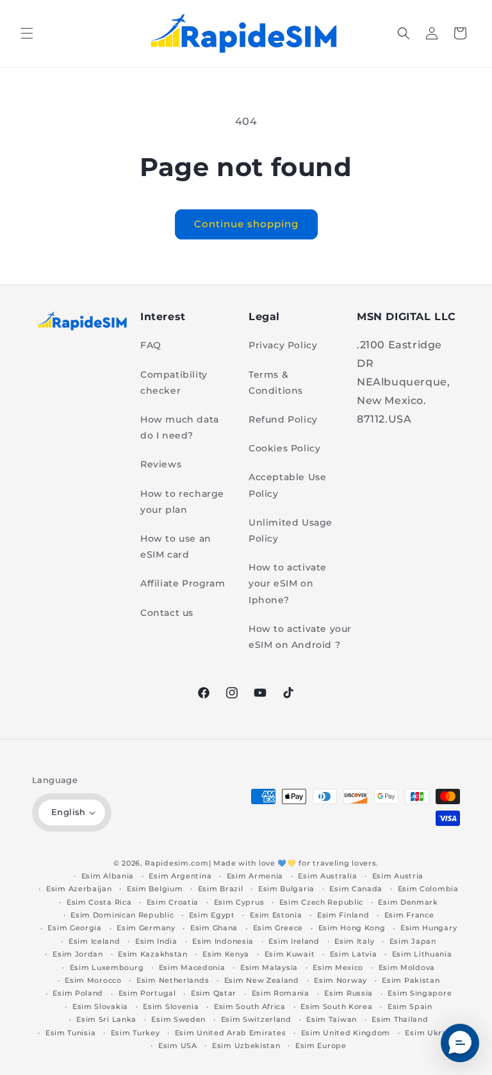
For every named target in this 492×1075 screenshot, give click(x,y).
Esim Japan (413, 941)
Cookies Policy (284, 448)
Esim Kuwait (290, 954)
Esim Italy (354, 941)
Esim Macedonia (192, 967)
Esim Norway (340, 980)
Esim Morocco (93, 980)
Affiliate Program (182, 583)
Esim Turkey (135, 1032)
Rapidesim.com (176, 863)
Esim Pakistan (410, 980)
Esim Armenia (255, 875)
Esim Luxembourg (107, 967)
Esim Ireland (293, 941)
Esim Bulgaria (286, 888)
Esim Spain (410, 1006)
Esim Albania (107, 875)
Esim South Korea (336, 1006)
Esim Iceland (94, 941)
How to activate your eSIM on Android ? (300, 637)
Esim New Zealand (261, 980)
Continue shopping (246, 224)
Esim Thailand (400, 1019)
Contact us (166, 612)
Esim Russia (348, 993)
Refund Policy (283, 419)
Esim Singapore (420, 993)
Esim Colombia (428, 888)
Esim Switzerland (256, 1019)
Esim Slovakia (100, 1006)
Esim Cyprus (239, 902)
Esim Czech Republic (321, 902)
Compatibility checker (174, 382)
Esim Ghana (214, 927)
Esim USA (177, 1045)
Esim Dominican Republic (122, 914)
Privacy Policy (283, 345)
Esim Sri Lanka (106, 1019)
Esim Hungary (428, 927)
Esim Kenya (225, 954)
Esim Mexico (338, 967)
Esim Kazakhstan (153, 954)
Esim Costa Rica (99, 902)
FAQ (150, 345)
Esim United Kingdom (345, 1032)
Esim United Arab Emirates (230, 1032)
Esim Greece (278, 927)
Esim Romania (280, 993)
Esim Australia (327, 875)
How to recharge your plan (182, 501)
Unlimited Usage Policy (290, 530)
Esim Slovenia (171, 1006)
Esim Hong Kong (352, 927)
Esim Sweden (178, 1019)
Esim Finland (343, 914)
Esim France (409, 914)
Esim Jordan (78, 954)
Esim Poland (78, 993)
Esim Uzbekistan (246, 1045)
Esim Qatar (213, 993)
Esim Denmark (408, 902)
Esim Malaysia (269, 967)
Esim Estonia (276, 914)
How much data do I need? (179, 427)
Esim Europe (321, 1045)
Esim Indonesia (223, 941)
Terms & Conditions (276, 382)
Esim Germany (146, 927)
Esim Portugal (147, 993)
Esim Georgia (74, 927)
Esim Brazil (220, 888)
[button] (27, 33)
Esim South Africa (250, 1006)
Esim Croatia (173, 902)
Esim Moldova (407, 967)
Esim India (156, 941)
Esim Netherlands (172, 980)
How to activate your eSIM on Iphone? (288, 583)
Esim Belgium (155, 888)
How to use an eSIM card (175, 546)
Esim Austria (397, 875)
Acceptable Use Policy (287, 485)
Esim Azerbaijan (79, 888)
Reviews (160, 464)
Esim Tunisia (70, 1032)
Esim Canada (355, 888)
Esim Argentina (180, 875)
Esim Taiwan (331, 1019)
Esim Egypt (212, 914)
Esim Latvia (353, 954)
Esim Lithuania (422, 954)
